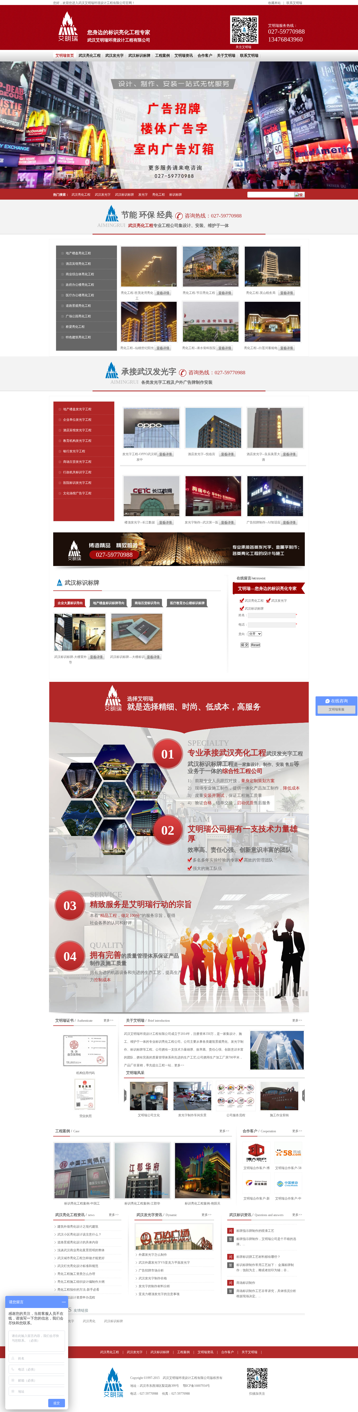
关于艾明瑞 (226, 56)
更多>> (108, 1020)
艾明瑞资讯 (184, 56)
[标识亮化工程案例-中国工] (82, 1143)
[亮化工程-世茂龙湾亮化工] (149, 247)
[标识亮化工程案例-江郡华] (142, 1143)
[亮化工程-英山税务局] (272, 247)
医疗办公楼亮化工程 (80, 295)
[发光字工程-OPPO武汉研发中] (151, 408)
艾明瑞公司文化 (279, 1115)
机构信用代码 (85, 1073)
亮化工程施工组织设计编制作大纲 (81, 1282)
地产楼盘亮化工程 (78, 253)
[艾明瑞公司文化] (279, 1082)
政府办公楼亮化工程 (80, 285)
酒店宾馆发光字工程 (77, 430)
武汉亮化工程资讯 (70, 1215)
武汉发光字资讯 (149, 1215)
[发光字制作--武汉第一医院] (213, 477)
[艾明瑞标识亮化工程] (113, 1370)
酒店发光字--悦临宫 (201, 454)
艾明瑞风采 (135, 1073)
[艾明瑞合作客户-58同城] (288, 1153)
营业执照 (85, 1116)
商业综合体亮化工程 (80, 274)
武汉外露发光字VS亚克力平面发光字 (164, 1262)
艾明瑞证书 (64, 1020)
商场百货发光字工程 (77, 462)
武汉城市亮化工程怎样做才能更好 (81, 1258)
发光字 (143, 194)
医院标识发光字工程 (77, 483)
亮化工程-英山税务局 (260, 293)
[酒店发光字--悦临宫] (213, 408)
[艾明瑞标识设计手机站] (257, 1388)
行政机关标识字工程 (77, 472)
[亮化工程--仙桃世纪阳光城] (149, 302)
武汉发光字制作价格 (153, 1278)
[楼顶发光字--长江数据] (151, 477)
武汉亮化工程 (90, 56)
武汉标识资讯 (240, 1215)
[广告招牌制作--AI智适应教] (275, 477)
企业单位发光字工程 (77, 420)
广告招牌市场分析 (151, 1270)
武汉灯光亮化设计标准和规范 (77, 1266)
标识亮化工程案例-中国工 (82, 1203)
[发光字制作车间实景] (149, 1082)
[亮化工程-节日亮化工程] (211, 247)
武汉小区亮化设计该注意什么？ (79, 1234)
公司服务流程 (192, 1115)
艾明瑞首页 (65, 56)
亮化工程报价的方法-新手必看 (78, 1289)
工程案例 (162, 56)
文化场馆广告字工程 (77, 493)
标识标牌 (175, 194)
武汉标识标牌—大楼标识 (127, 657)
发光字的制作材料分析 (154, 1286)
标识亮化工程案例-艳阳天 (202, 1203)
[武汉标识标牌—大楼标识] (137, 614)
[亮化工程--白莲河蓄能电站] (272, 302)
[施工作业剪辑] (236, 1082)
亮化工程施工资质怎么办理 (76, 1274)
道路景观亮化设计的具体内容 (77, 1242)
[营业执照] (85, 1079)
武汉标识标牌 (139, 56)
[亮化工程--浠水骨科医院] (211, 302)
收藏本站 (274, 3)
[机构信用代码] (85, 1035)
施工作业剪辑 (235, 1115)
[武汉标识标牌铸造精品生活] (179, 549)
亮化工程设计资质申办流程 (76, 1297)
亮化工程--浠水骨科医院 (199, 348)
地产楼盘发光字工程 (77, 409)
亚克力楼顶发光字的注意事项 (159, 1294)
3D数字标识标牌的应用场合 (255, 1285)
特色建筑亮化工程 (78, 337)
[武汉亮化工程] (179, 125)
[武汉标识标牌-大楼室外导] (80, 614)
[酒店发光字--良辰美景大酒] (275, 408)
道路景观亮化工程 (78, 306)
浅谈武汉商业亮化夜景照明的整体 (81, 1250)
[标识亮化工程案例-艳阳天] (202, 1143)
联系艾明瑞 (294, 3)
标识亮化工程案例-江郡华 (142, 1203)
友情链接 (81, 1310)
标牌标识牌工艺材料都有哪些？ (258, 1233)
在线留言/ (244, 578)
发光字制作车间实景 (149, 1115)
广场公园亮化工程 (78, 316)
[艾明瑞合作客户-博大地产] (256, 1153)
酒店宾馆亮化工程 (78, 264)
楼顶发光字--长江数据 (139, 522)
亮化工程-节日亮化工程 (199, 293)
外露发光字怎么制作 (153, 1255)
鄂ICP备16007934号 (196, 1386)
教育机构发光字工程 (77, 441)
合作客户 (205, 56)
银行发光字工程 (74, 451)
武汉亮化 (89, 1321)
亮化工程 (158, 194)
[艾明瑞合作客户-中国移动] (288, 1183)
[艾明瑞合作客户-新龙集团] (256, 1183)
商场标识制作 (245, 1259)
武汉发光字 (114, 56)
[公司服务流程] (192, 1082)
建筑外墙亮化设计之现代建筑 (77, 1226)
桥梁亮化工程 (75, 327)
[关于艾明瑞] (277, 1032)
